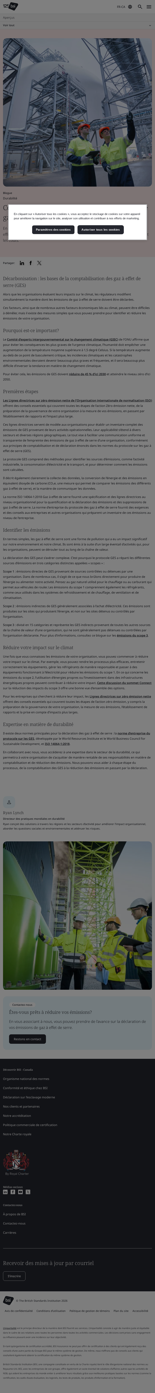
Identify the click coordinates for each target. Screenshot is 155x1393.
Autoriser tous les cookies (100, 229)
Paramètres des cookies (53, 229)
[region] (77, 222)
